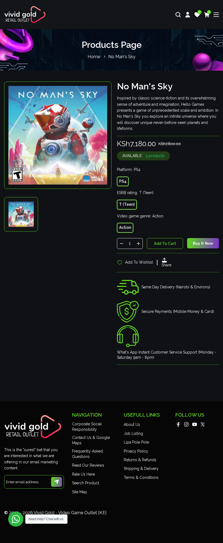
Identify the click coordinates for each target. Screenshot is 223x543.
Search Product (85, 483)
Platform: (128, 169)
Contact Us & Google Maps (91, 440)
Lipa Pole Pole (136, 442)
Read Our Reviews (88, 465)
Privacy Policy (136, 451)
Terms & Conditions (141, 477)
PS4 (122, 181)
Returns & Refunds (140, 460)
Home (94, 56)
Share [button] (166, 265)
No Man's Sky (121, 56)
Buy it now (203, 243)
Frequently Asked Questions (87, 454)
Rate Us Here (83, 474)
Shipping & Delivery (141, 468)
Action (125, 227)
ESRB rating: (135, 193)
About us (132, 424)
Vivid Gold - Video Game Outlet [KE (69, 512)
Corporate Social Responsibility (87, 427)
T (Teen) (127, 204)
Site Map (79, 492)
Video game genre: (140, 216)
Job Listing (133, 433)
